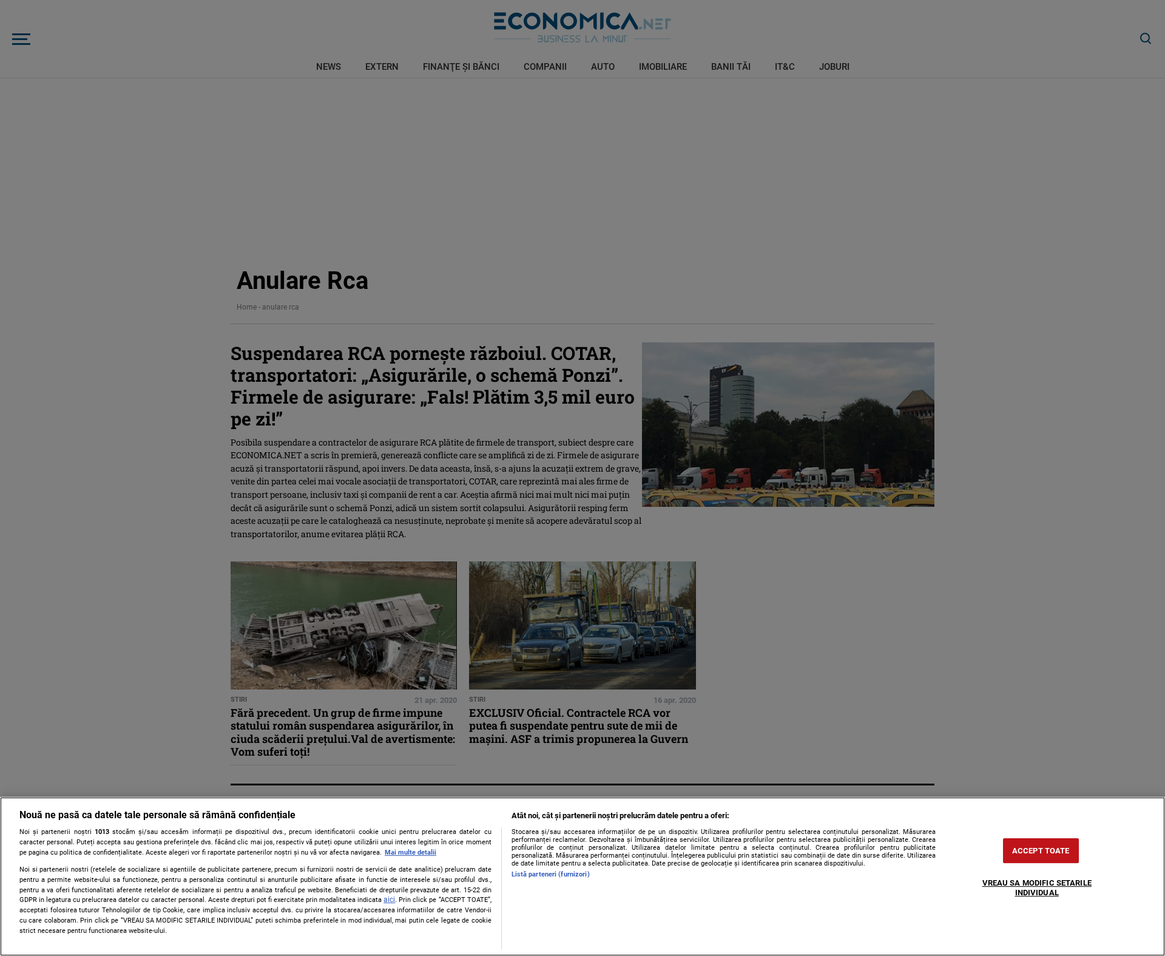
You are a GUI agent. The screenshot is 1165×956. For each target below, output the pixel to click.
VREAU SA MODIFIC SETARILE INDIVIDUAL (1037, 888)
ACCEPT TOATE (1041, 850)
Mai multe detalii (410, 852)
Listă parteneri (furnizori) (551, 874)
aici (389, 899)
